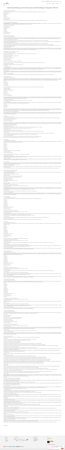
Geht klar (62, 448)
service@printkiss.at (50, 1)
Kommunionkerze (36, 439)
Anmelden (57, 1)
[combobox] (60, 3)
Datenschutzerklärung (53, 446)
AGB (5, 439)
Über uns (6, 438)
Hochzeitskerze (35, 438)
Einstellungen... (53, 448)
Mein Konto (54, 1)
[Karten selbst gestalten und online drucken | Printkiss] (6, 3)
